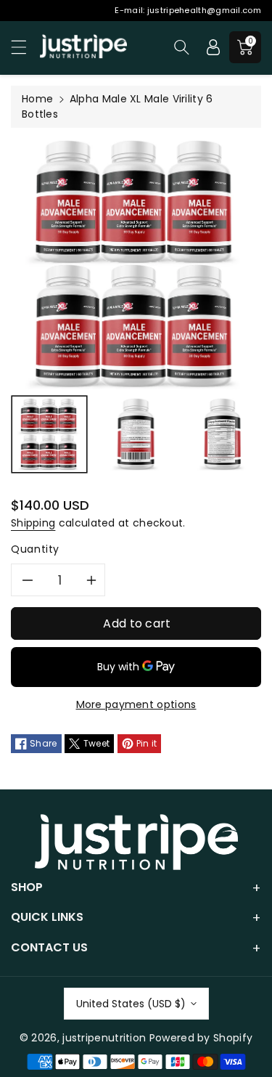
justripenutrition (104, 1038)
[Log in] (213, 47)
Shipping (33, 523)
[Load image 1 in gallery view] (49, 434)
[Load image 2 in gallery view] (136, 434)
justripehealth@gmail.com (204, 10)
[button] (25, 47)
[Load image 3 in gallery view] (223, 434)
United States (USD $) (131, 1003)
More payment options (136, 704)
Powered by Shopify (200, 1038)
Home (37, 99)
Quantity (35, 549)
